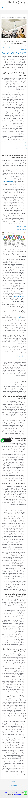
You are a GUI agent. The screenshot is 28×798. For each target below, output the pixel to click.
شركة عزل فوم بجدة (22, 359)
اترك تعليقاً (24, 47)
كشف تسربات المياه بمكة (21, 148)
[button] (2, 7)
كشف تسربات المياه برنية (21, 142)
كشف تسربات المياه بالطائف (20, 152)
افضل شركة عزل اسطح (18, 296)
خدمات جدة (18, 47)
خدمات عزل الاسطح (11, 47)
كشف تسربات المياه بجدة (21, 145)
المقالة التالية (14, 785)
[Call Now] (2, 440)
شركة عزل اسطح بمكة (21, 355)
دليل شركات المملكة (17, 2)
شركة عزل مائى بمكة (21, 229)
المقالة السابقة (14, 781)
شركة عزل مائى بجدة (21, 226)
